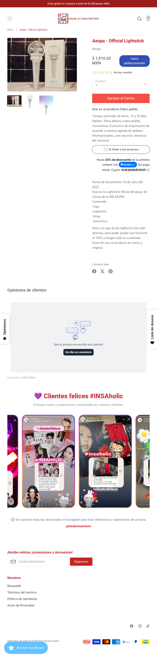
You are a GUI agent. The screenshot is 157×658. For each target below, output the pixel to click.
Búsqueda (14, 586)
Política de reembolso (22, 599)
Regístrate (81, 561)
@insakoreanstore (78, 526)
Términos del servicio (22, 592)
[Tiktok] (148, 626)
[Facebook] (132, 626)
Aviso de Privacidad (20, 605)
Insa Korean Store (48, 641)
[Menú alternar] (9, 18)
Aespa (96, 49)
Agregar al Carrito (121, 98)
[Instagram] (140, 626)
